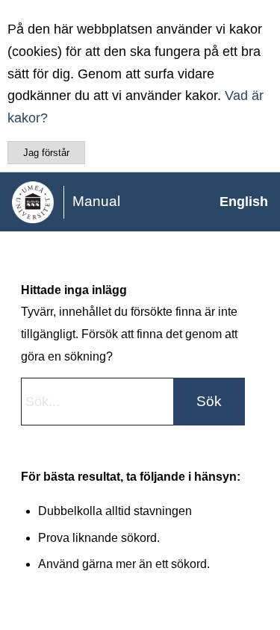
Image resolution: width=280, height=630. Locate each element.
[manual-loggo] (112, 201)
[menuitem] (236, 201)
